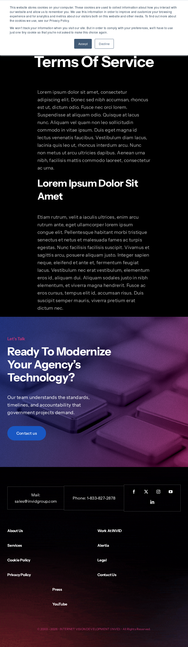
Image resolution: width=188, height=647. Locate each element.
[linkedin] (152, 502)
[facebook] (134, 492)
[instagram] (158, 492)
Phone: (80, 498)
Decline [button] (104, 44)
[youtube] (171, 492)
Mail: (35, 494)
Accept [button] (83, 44)
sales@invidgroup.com (36, 501)
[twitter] (146, 492)
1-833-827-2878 (101, 498)
